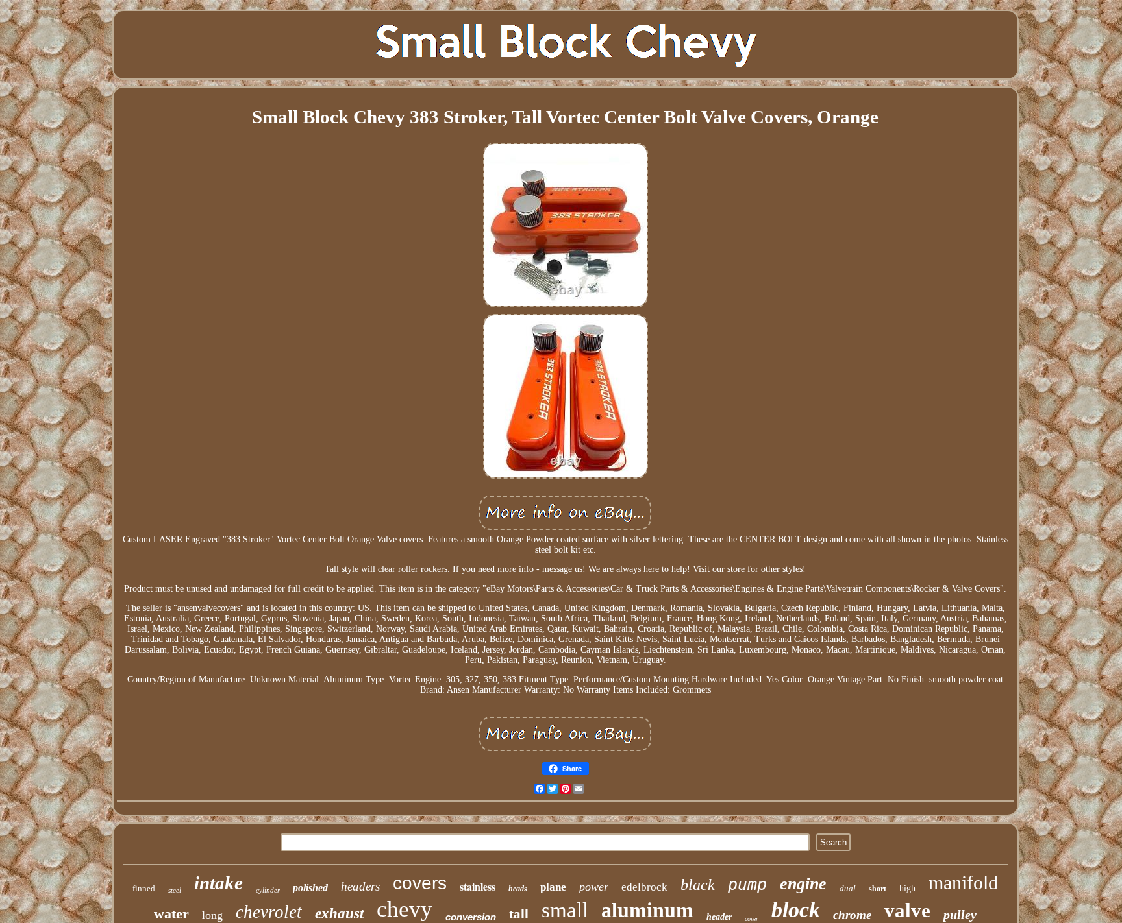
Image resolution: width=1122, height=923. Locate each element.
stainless (477, 886)
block (795, 910)
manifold (963, 882)
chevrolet (269, 912)
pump (747, 884)
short (877, 888)
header (719, 917)
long (212, 915)
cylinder (268, 890)
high (907, 888)
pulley (960, 914)
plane (553, 887)
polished (310, 887)
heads (517, 888)
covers (420, 883)
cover (751, 918)
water (171, 913)
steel (174, 890)
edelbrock (644, 887)
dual (848, 888)
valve (907, 910)
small (565, 910)
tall (519, 914)
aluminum (647, 910)
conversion (470, 916)
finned (143, 888)
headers (360, 886)
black (697, 884)
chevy (404, 909)
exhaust (339, 913)
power (593, 886)
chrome (852, 915)
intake (218, 882)
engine (803, 883)
